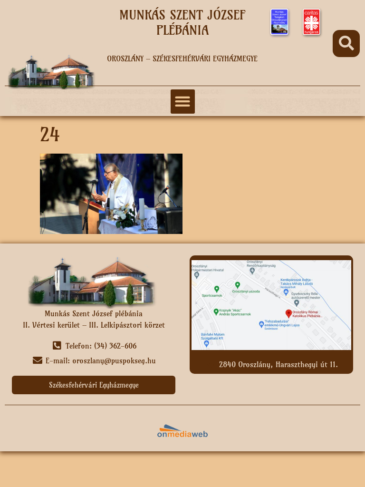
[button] (346, 43)
